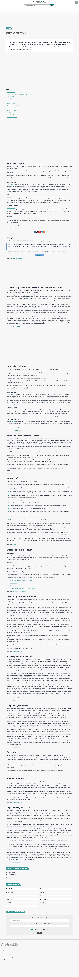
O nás (3, 950)
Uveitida (9, 219)
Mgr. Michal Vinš (11, 872)
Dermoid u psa (13, 583)
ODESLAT (39, 932)
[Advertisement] (37, 16)
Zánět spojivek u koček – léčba (13, 105)
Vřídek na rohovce (11, 208)
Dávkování (9, 112)
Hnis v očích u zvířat (17, 227)
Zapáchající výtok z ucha (12, 117)
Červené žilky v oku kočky (18, 651)
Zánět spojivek (10, 184)
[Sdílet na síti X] (37, 233)
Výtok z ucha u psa (16, 862)
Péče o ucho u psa (16, 747)
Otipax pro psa (16, 773)
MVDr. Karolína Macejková (14, 877)
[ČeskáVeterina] (39, 3)
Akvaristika (8, 902)
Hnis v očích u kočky (11, 96)
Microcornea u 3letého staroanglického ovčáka (21, 580)
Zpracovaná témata (44, 899)
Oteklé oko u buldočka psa (18, 258)
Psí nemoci (15, 544)
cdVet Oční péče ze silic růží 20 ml (14, 98)
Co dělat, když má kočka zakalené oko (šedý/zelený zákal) (18, 94)
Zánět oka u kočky (16, 326)
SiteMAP (4, 959)
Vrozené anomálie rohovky (12, 103)
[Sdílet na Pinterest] (39, 233)
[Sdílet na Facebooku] (35, 233)
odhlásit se (45, 929)
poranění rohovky (12, 409)
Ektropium (9, 197)
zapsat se (35, 929)
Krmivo (42, 892)
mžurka (14, 421)
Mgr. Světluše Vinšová (13, 874)
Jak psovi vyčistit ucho (11, 110)
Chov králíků (9, 899)
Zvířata (8, 895)
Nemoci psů (9, 101)
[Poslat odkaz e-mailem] (42, 233)
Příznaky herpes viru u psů (12, 108)
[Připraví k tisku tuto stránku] (44, 233)
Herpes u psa (15, 700)
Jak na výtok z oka (10, 114)
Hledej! (52, 5)
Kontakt (42, 902)
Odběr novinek (5, 952)
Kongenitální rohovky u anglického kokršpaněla (22, 588)
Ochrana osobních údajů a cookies (10, 957)
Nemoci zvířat (9, 892)
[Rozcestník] (76, 2)
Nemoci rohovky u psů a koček (19, 591)
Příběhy (42, 895)
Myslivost (42, 889)
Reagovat (39, 255)
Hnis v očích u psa (11, 92)
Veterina (8, 906)
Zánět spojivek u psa (17, 473)
